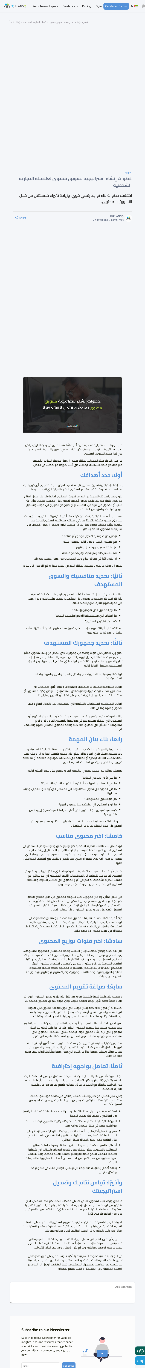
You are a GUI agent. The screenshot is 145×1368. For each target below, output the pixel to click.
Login (98, 6)
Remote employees (45, 6)
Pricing (86, 6)
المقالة (98, 825)
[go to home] (15, 6)
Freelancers (70, 6)
